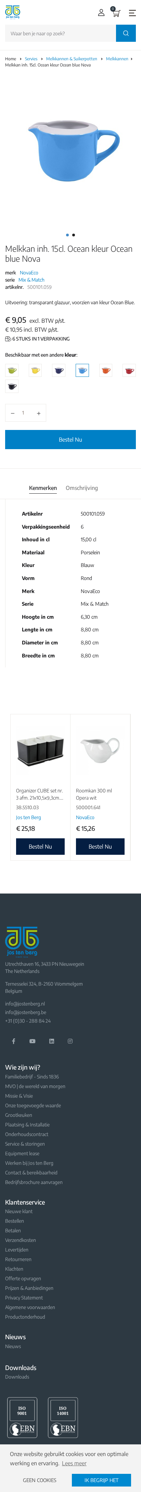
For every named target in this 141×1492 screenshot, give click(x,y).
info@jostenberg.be (25, 1012)
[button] (100, 12)
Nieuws (13, 1346)
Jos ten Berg (28, 817)
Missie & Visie (19, 1096)
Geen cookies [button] (39, 1480)
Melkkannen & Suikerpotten (72, 58)
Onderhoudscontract (26, 1134)
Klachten (14, 1269)
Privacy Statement (24, 1297)
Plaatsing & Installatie (27, 1124)
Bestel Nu (70, 439)
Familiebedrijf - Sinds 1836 (32, 1077)
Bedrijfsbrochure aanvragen (34, 1182)
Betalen (13, 1230)
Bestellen (14, 1221)
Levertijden (16, 1250)
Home (10, 58)
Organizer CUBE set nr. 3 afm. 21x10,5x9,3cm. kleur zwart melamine (39, 798)
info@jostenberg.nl (25, 1004)
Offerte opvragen (23, 1278)
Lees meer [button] (74, 1463)
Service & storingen (25, 1144)
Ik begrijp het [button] (101, 1480)
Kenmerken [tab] (43, 487)
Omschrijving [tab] (82, 487)
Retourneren (18, 1259)
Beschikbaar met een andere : (41, 355)
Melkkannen (117, 58)
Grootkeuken (18, 1115)
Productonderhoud (25, 1317)
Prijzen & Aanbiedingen (29, 1288)
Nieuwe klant (19, 1211)
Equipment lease (22, 1153)
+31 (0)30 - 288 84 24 (28, 1021)
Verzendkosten (20, 1240)
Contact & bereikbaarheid (31, 1172)
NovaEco (29, 272)
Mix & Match (31, 280)
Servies (31, 58)
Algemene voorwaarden (30, 1307)
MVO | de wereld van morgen (35, 1086)
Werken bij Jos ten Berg (29, 1163)
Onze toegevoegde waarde (33, 1105)
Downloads (17, 1377)
